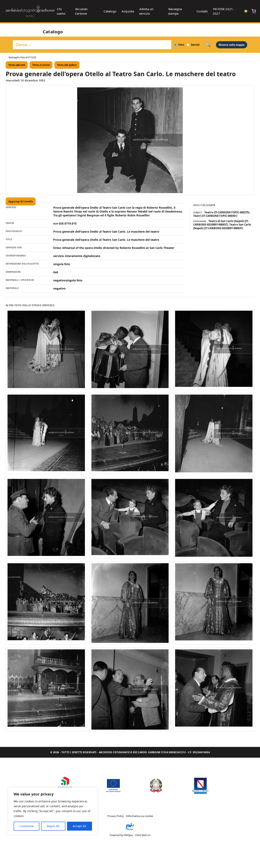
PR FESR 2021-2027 (223, 11)
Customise (27, 826)
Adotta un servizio (146, 11)
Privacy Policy (115, 816)
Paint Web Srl (142, 835)
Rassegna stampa (175, 11)
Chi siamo (61, 11)
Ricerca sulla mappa (231, 44)
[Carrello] (253, 11)
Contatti (202, 11)
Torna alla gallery (67, 65)
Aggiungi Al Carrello (20, 201)
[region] (53, 811)
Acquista (128, 11)
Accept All (79, 826)
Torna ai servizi (41, 65)
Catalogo (110, 11)
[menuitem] (246, 11)
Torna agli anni (16, 65)
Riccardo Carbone (81, 11)
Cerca (207, 44)
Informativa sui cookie (139, 816)
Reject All (53, 826)
